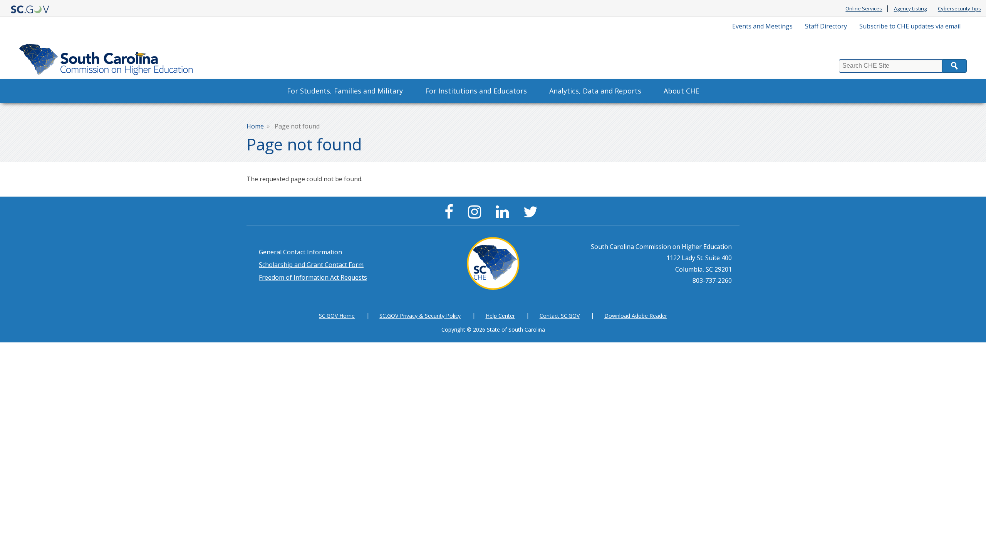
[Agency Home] (107, 57)
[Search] (954, 66)
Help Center (500, 315)
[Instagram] (476, 215)
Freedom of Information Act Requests (313, 277)
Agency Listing (910, 8)
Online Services (863, 8)
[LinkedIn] (504, 215)
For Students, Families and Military (345, 90)
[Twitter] (532, 215)
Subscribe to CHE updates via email (910, 26)
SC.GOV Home (337, 315)
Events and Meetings (762, 26)
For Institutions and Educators (476, 90)
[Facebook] (451, 215)
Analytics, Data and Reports (595, 90)
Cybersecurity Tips (959, 8)
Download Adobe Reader (635, 315)
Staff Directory (826, 26)
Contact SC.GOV (560, 315)
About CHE (681, 90)
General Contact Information (300, 252)
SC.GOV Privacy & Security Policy (420, 315)
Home (255, 126)
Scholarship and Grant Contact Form (311, 264)
